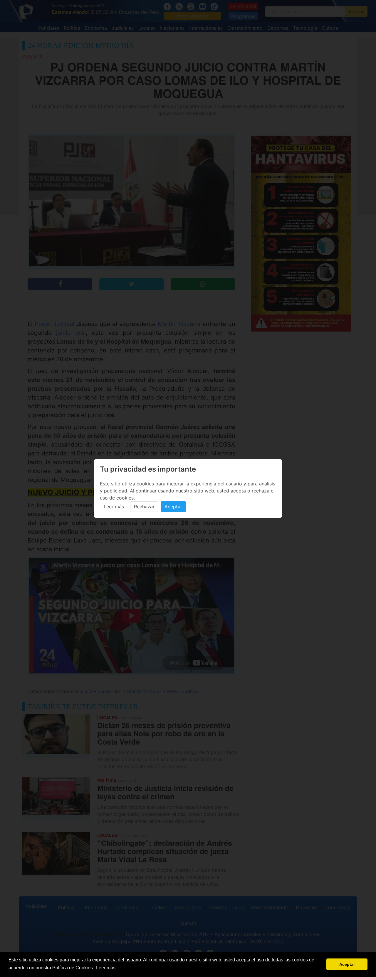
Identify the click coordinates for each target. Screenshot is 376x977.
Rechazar (144, 507)
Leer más (114, 507)
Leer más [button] (105, 967)
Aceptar (173, 507)
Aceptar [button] (347, 964)
